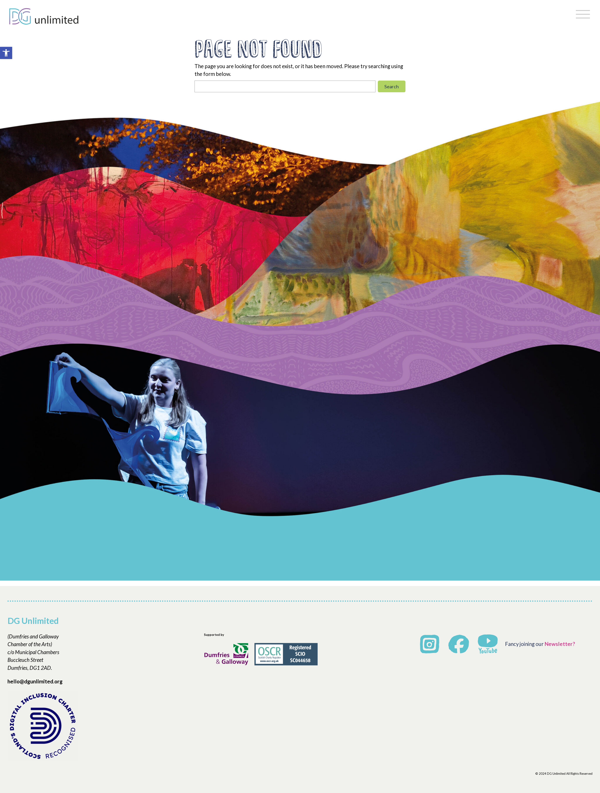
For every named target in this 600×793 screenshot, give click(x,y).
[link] (6, 53)
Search (391, 86)
